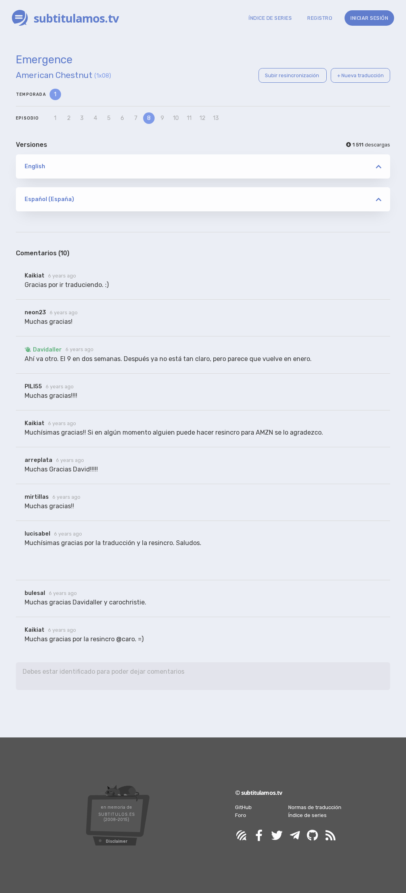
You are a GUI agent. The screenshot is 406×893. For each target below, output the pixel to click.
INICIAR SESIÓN (369, 18)
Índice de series (307, 815)
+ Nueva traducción (360, 75)
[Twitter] (277, 836)
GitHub (243, 807)
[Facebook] (259, 836)
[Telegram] (295, 836)
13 (216, 118)
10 (176, 118)
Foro (240, 815)
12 (202, 118)
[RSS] (330, 836)
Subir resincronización (292, 75)
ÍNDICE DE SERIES (270, 18)
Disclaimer (116, 841)
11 (189, 118)
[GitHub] (312, 836)
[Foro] (241, 836)
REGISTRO (319, 18)
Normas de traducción (314, 807)
